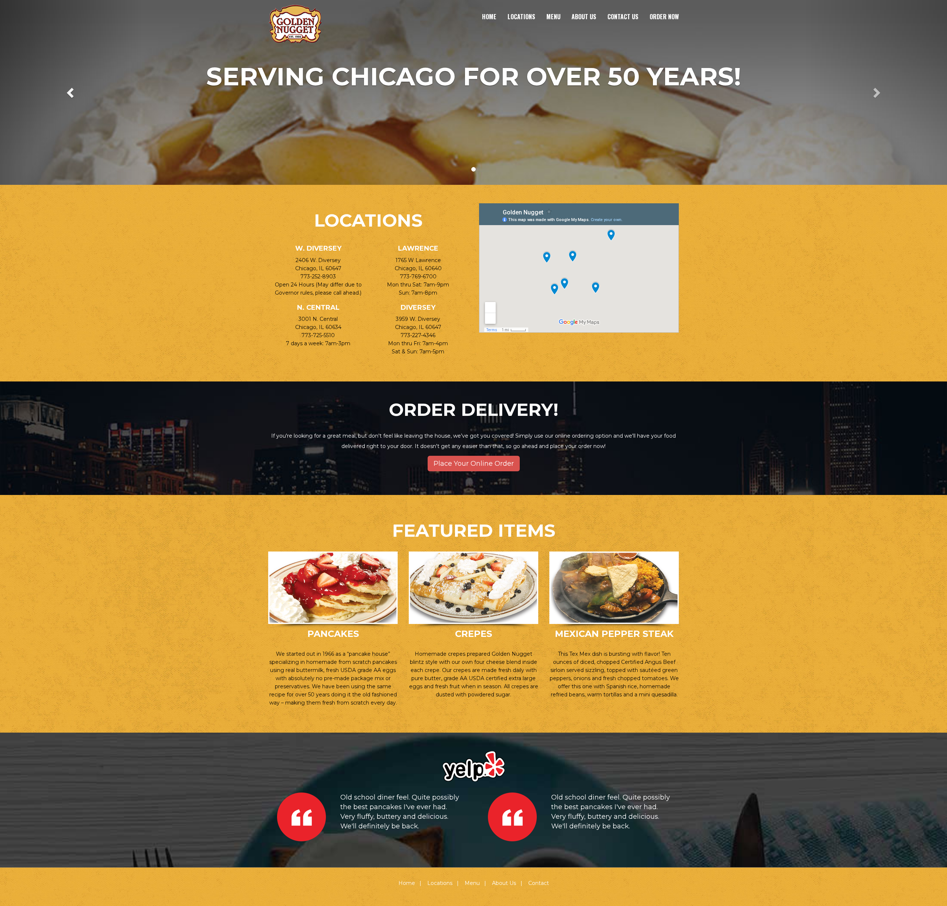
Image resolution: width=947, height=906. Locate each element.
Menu (553, 16)
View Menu (333, 584)
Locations (521, 16)
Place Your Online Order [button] (474, 463)
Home (489, 16)
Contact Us (622, 16)
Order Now (664, 16)
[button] (71, 92)
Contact (538, 883)
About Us (584, 16)
